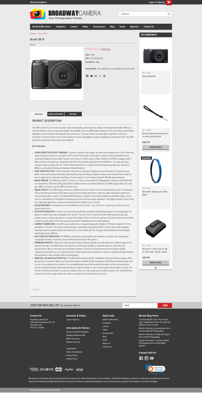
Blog (112, 26)
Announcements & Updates (77, 332)
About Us (134, 26)
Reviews (73, 114)
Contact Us (149, 26)
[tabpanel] (156, 66)
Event (122, 26)
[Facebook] (87, 76)
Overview (38, 114)
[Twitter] (100, 76)
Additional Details (55, 114)
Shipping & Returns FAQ (75, 335)
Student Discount (73, 342)
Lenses (74, 26)
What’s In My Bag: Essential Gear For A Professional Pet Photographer (154, 329)
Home (32, 34)
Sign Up (160, 2)
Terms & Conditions (74, 352)
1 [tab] (156, 268)
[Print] (96, 76)
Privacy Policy (71, 355)
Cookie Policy (71, 359)
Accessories (99, 26)
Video (85, 26)
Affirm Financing (72, 339)
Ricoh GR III (42, 34)
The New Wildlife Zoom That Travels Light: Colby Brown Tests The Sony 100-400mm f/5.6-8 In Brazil (155, 322)
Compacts (60, 26)
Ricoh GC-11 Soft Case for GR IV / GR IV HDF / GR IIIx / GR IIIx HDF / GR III (154, 252)
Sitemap (56, 390)
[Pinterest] (104, 76)
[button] (155, 369)
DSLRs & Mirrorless (41, 26)
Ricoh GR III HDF (148, 76)
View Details (156, 147)
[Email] (91, 76)
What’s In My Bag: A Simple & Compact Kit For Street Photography (154, 335)
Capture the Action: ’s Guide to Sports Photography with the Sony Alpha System (154, 343)
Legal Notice (71, 349)
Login (151, 2)
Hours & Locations (38, 2)
